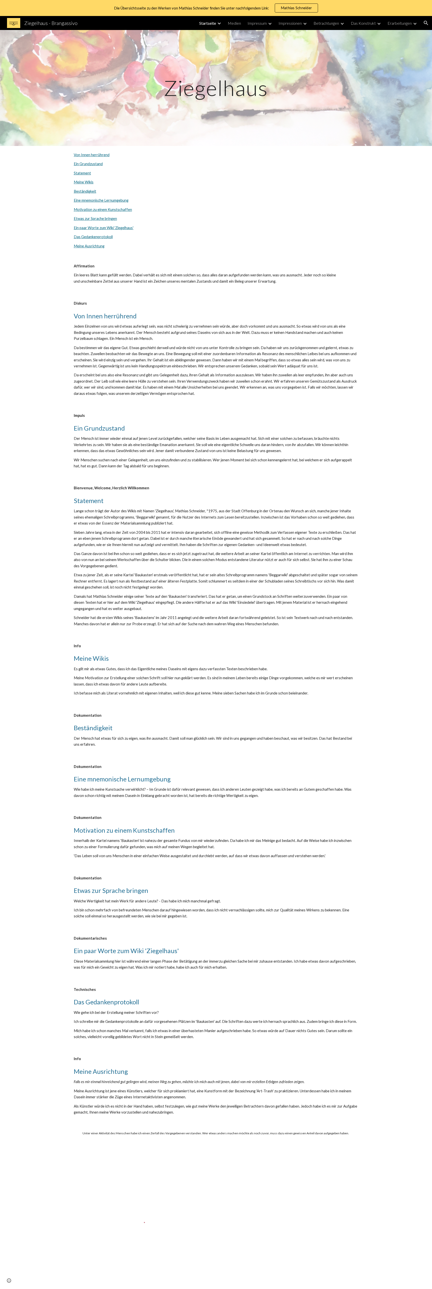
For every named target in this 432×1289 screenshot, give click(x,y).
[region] (216, 8)
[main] (216, 87)
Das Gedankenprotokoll (93, 237)
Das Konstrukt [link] (363, 23)
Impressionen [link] (290, 23)
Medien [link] (234, 23)
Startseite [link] (207, 23)
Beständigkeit (85, 191)
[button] (426, 23)
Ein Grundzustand (88, 164)
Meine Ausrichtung (89, 246)
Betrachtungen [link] (326, 23)
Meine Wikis (84, 182)
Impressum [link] (257, 23)
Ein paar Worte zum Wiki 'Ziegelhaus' (104, 228)
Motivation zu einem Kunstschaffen (103, 209)
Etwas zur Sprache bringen (95, 218)
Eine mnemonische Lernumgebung (101, 200)
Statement (82, 173)
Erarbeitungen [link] (400, 23)
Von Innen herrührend (92, 155)
